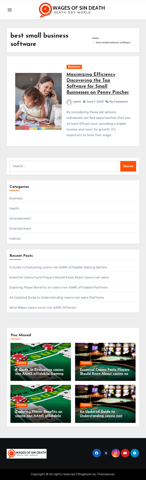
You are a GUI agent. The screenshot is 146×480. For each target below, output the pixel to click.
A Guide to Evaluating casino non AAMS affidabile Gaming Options (58, 267)
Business (74, 66)
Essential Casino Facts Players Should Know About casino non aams (59, 277)
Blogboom (85, 474)
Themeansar (105, 474)
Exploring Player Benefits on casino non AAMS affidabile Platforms (59, 287)
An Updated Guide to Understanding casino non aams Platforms (57, 297)
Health (14, 208)
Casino (21, 363)
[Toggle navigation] (10, 10)
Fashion (15, 238)
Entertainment (20, 218)
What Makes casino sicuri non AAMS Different (43, 307)
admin (77, 101)
